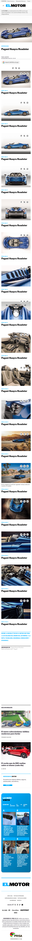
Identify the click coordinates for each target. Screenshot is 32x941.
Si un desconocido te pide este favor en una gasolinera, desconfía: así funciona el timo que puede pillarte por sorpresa (22, 831)
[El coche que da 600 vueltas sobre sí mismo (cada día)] (16, 751)
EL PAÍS (17, 805)
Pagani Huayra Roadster (17, 647)
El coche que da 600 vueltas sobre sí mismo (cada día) (13, 764)
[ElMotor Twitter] (15, 905)
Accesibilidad (13, 900)
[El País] (4, 910)
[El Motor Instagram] (17, 905)
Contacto (19, 900)
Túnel (28, 1)
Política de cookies (22, 898)
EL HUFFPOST (12, 805)
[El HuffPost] (24, 910)
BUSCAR (8, 785)
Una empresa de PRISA (16, 934)
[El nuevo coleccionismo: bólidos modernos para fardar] (16, 720)
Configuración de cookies (11, 898)
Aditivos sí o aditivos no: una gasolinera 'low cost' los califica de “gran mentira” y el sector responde (9, 831)
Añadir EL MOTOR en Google (11, 62)
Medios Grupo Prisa (16, 939)
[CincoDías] (15, 910)
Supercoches (5, 46)
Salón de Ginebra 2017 (7, 649)
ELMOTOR (6, 804)
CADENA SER (25, 805)
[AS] (9, 910)
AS (21, 804)
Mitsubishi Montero (21, 1)
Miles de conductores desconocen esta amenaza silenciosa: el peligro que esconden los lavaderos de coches (9, 860)
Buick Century (11, 1)
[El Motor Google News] (22, 905)
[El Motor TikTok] (19, 905)
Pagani (15, 649)
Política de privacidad (19, 895)
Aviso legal (10, 895)
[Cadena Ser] (15, 913)
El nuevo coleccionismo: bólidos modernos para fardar (15, 732)
